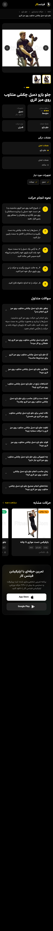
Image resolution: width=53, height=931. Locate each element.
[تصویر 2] (36, 79)
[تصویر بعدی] (7, 48)
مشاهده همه (10, 503)
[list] (26, 533)
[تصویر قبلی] (46, 48)
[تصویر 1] (46, 79)
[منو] (5, 4)
